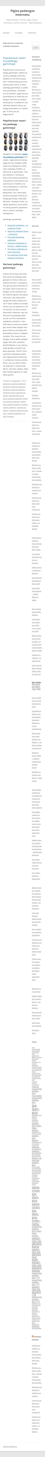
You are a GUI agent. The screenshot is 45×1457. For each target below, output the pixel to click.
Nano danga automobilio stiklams (36, 612)
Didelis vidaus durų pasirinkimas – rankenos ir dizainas (37, 1002)
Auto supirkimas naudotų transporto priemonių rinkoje (37, 285)
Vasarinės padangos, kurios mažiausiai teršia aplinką (37, 155)
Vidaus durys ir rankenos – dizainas (37, 570)
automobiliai (36, 1049)
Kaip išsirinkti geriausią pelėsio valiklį (37, 581)
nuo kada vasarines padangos (37, 1099)
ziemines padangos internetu (36, 1313)
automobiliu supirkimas (36, 1051)
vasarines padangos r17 (37, 1282)
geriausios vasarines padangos (14, 384)
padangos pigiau (35, 1138)
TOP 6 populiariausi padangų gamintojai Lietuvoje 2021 (36, 336)
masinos (34, 1081)
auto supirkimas (35, 1055)
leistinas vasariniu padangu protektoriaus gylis (37, 1077)
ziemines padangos (35, 1309)
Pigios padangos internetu (22, 13)
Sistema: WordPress (10, 1446)
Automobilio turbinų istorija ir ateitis (36, 322)
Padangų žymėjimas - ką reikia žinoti (36, 658)
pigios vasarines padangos (37, 1161)
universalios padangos (36, 1179)
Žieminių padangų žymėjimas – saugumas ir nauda (37, 302)
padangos (36, 1109)
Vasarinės (19, 33)
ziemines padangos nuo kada (36, 1321)
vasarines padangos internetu (36, 1213)
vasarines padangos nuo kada (36, 1254)
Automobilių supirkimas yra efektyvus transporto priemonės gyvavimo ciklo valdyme (37, 799)
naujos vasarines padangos (37, 1090)
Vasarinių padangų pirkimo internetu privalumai (37, 504)
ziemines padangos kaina (36, 1317)
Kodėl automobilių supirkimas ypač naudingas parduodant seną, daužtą (37, 452)
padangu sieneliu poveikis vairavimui (37, 1143)
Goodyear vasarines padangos (14, 387)
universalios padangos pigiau (36, 1182)
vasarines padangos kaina (37, 1242)
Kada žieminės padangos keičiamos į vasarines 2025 (36, 625)
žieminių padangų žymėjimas (36, 1326)
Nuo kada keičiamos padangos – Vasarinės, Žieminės (37, 193)
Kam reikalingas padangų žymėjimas (37, 932)
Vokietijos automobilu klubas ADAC (36, 1305)
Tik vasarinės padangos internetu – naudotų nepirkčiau (37, 140)
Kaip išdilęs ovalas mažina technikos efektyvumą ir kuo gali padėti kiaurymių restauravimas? (36, 824)
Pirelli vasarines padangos (36, 1167)
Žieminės (6, 33)
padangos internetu (35, 1121)
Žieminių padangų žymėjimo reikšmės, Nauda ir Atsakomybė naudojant (37, 98)
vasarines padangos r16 (37, 1275)
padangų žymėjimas (36, 1152)
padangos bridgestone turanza (37, 1116)
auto (33, 1047)
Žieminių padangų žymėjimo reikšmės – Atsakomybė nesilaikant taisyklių (37, 382)
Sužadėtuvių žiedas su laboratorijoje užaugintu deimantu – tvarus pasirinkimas (36, 720)
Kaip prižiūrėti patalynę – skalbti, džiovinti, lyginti (36, 594)
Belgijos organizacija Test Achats (37, 1058)
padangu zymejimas (36, 1148)
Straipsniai (32, 33)
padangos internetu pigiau (37, 1127)
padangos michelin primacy (36, 1133)
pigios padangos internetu (36, 1155)
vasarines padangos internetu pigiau (37, 1231)
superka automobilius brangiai (36, 1174)
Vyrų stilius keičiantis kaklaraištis (36, 876)
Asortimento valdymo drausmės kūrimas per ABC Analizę (37, 544)
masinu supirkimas (35, 1084)
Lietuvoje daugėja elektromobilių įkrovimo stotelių (37, 919)
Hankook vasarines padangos (14, 390)
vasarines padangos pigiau (37, 1266)
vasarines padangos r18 (16, 413)
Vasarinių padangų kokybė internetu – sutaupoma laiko (37, 428)
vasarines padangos (36, 1194)
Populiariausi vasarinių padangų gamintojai (14, 61)
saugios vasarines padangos (37, 1171)
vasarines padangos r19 (37, 1299)
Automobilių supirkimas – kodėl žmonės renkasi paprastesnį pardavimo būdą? (36, 360)
